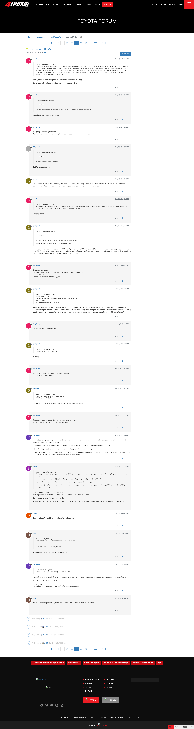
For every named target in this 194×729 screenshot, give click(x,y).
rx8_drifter (36, 435)
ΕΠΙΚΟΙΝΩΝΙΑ (101, 718)
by (92, 726)
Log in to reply (125, 53)
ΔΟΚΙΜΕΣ (89, 683)
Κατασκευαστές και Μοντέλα (40, 49)
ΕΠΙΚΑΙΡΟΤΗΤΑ (92, 679)
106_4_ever (36, 127)
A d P (44, 619)
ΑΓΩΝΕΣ (110, 679)
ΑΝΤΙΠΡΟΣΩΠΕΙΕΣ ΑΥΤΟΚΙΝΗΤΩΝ (48, 663)
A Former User (38, 147)
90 (81, 43)
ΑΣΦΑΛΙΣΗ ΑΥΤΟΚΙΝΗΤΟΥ (116, 663)
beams (35, 466)
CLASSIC (111, 683)
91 (86, 43)
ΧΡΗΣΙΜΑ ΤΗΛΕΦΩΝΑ (143, 663)
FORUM (88, 691)
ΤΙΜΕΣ (88, 687)
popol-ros (36, 59)
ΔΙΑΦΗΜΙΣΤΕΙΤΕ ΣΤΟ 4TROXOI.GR (124, 718)
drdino (35, 513)
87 (67, 43)
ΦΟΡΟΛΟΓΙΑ (74, 663)
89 (76, 43)
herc (34, 533)
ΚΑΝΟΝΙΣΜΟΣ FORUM (83, 718)
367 (101, 43)
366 (95, 43)
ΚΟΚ (160, 663)
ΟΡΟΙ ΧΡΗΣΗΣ (65, 718)
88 (72, 43)
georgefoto (36, 179)
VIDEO (109, 687)
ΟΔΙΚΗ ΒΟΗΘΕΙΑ (91, 663)
